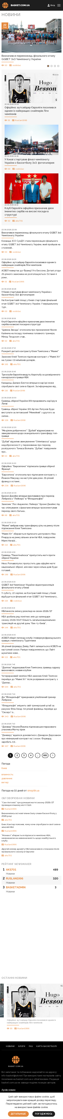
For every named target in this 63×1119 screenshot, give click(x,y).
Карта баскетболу (46, 1046)
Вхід (52, 5)
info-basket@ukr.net (12, 1075)
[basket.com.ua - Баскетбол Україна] (16, 5)
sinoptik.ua (33, 790)
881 (45, 755)
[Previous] (6, 44)
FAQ (31, 1046)
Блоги (21, 1046)
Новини (10, 1046)
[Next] (56, 44)
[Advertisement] (31, 939)
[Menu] (59, 5)
